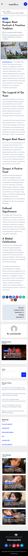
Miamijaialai (14, 540)
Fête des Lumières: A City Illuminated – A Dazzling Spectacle (12, 355)
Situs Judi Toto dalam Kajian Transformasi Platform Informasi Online (13, 504)
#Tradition (5, 39)
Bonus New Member (7, 432)
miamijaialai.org (7, 62)
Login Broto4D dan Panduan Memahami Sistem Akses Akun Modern (14, 487)
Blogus (23, 551)
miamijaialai (10, 32)
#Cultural (6, 35)
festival (5, 18)
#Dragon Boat (14, 35)
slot (3, 436)
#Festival (20, 35)
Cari (3, 369)
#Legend (4, 37)
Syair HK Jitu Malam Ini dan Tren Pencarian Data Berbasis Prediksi (13, 521)
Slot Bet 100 (5, 428)
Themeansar (14, 553)
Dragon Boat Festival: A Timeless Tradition (13, 25)
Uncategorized (9, 466)
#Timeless (18, 37)
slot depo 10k (6, 440)
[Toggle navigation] (2, 4)
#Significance (11, 37)
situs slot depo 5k (7, 424)
